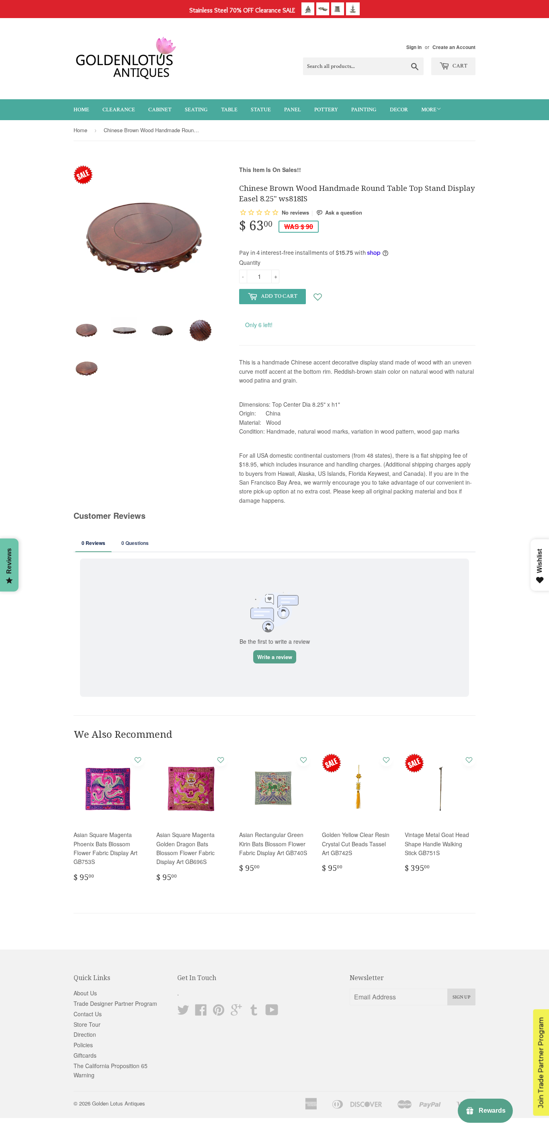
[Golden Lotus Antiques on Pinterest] (219, 1012)
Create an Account (453, 47)
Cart (459, 66)
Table (229, 109)
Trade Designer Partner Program (115, 1003)
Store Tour (87, 1024)
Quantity (249, 262)
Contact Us (88, 1014)
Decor (399, 109)
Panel (292, 109)
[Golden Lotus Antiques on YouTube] (272, 1012)
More (428, 109)
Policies (83, 1045)
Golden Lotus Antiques (118, 1103)
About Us (85, 993)
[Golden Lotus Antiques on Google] (236, 1012)
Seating (196, 109)
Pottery (326, 109)
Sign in (414, 47)
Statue (261, 109)
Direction (85, 1034)
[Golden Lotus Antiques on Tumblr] (254, 1012)
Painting (364, 109)
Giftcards (85, 1055)
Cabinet (160, 109)
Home (81, 109)
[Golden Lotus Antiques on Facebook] (201, 1012)
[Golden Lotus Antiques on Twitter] (183, 1012)
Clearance (118, 109)
